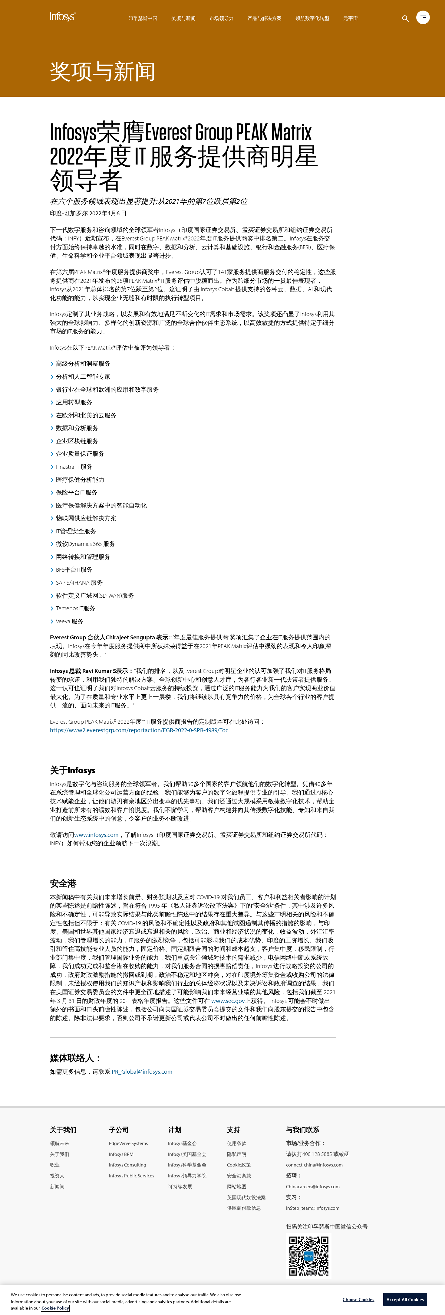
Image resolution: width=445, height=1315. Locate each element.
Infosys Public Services (131, 1176)
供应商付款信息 (244, 1208)
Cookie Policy (55, 1308)
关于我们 (59, 1154)
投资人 (57, 1176)
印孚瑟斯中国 (142, 18)
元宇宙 (350, 18)
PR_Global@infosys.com (142, 1071)
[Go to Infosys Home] (63, 18)
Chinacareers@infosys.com (313, 1186)
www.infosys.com (96, 834)
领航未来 (59, 1143)
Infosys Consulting (127, 1165)
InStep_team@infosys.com (312, 1208)
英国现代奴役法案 (246, 1197)
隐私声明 (236, 1154)
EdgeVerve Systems (128, 1143)
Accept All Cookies (405, 1299)
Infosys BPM (121, 1154)
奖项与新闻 (183, 18)
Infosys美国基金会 (187, 1154)
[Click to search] (405, 18)
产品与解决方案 (265, 18)
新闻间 (57, 1186)
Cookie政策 (239, 1165)
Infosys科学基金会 (187, 1165)
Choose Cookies (358, 1299)
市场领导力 (221, 18)
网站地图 (236, 1186)
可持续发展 (180, 1186)
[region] (222, 1300)
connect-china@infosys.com (314, 1165)
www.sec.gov (228, 1000)
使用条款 (236, 1143)
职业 (55, 1165)
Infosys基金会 (182, 1143)
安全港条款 (239, 1176)
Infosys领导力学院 (187, 1176)
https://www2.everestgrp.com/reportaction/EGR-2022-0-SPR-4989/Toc (139, 730)
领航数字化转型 (312, 18)
